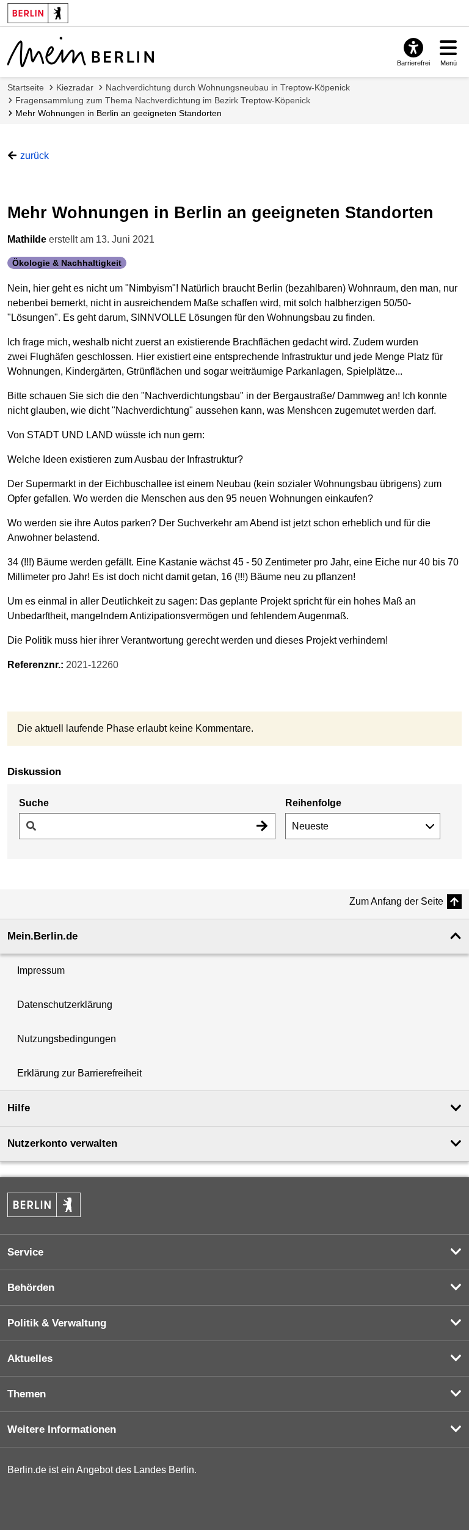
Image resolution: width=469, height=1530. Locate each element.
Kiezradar (74, 87)
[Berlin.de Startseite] (44, 1205)
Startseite (25, 87)
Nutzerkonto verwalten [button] (62, 1143)
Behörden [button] (30, 1287)
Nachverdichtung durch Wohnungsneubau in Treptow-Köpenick (228, 87)
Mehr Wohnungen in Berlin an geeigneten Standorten (118, 113)
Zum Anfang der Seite (396, 901)
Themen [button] (26, 1394)
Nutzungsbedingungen (66, 1039)
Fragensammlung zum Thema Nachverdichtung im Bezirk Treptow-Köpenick (162, 100)
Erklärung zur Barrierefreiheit (79, 1073)
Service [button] (25, 1252)
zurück (34, 155)
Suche (34, 803)
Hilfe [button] (18, 1108)
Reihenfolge (313, 803)
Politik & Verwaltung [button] (56, 1323)
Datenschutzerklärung (64, 1004)
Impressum (41, 970)
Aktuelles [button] (30, 1358)
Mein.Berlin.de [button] (42, 936)
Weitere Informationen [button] (61, 1429)
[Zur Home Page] (80, 52)
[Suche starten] (262, 826)
